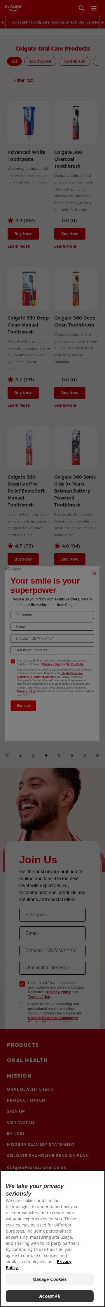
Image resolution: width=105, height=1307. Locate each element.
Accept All (49, 1296)
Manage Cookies (50, 1279)
